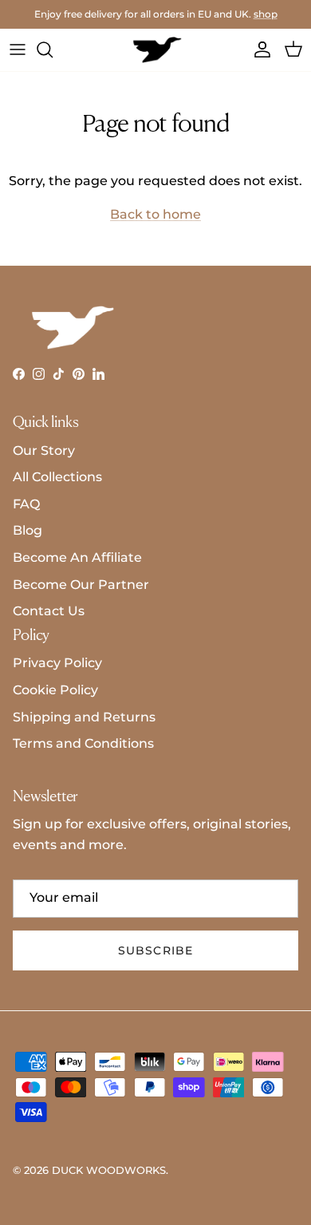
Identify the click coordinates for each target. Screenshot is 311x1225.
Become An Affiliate (77, 557)
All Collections (57, 476)
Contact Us (49, 610)
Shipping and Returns (84, 717)
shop (266, 14)
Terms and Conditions (83, 743)
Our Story (44, 450)
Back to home (155, 214)
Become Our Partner (81, 584)
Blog (27, 530)
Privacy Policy (57, 662)
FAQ (26, 504)
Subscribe (155, 950)
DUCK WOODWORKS (109, 1170)
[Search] (52, 49)
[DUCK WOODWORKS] (156, 50)
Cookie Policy (55, 689)
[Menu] (17, 49)
